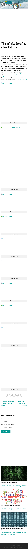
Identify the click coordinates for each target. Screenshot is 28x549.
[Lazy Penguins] (11, 4)
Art (1, 40)
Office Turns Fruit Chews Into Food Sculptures (22, 403)
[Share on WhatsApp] (7, 395)
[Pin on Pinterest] (18, 395)
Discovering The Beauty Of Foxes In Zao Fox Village (7, 403)
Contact (6, 547)
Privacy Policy (20, 547)
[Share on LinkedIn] (21, 395)
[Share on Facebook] (10, 395)
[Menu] (26, 4)
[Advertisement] (14, 23)
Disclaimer (12, 547)
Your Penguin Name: (6, 419)
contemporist (23, 79)
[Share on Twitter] (12, 395)
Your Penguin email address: (8, 424)
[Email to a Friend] (15, 395)
